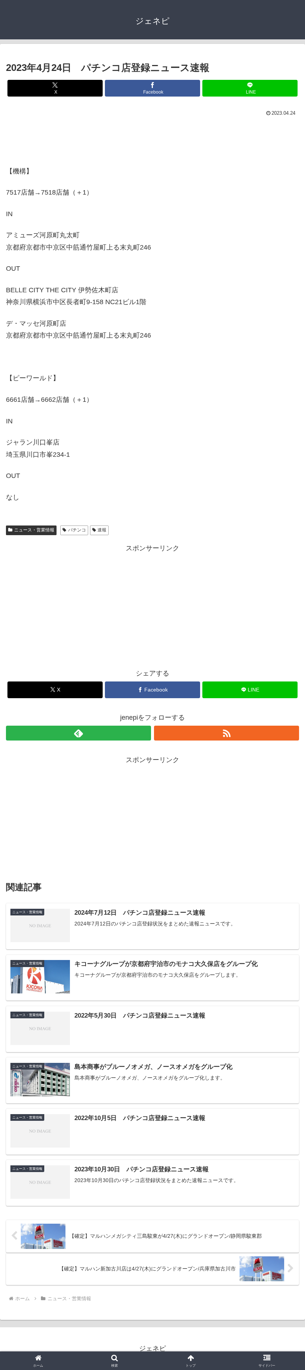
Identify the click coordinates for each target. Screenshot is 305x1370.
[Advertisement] (152, 139)
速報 (101, 530)
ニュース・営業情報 (34, 530)
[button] (282, 1097)
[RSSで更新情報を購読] (226, 733)
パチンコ (77, 530)
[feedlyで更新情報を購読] (78, 733)
